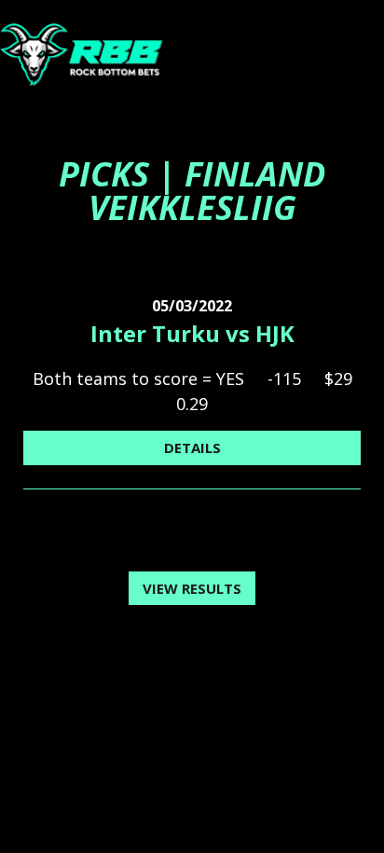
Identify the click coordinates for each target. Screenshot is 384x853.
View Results (192, 588)
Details (192, 447)
